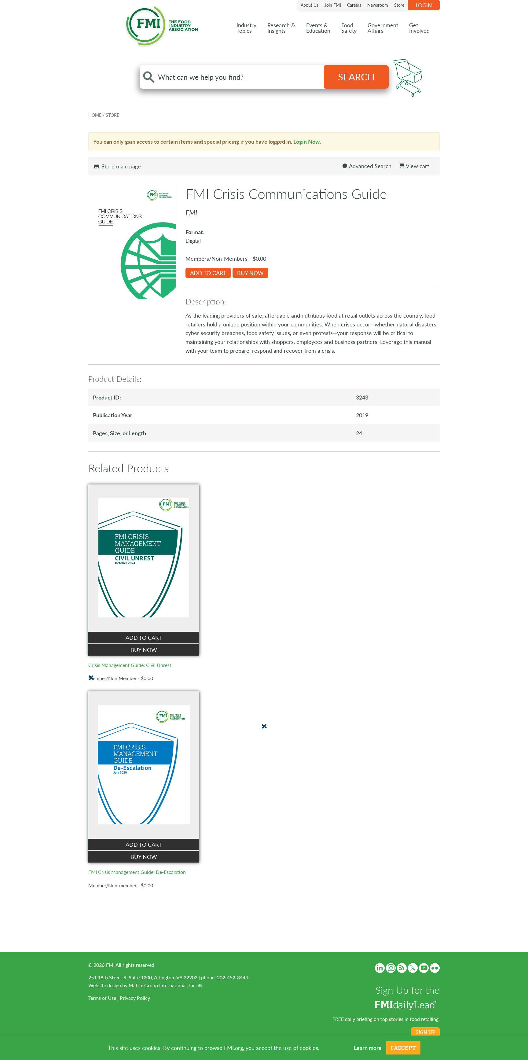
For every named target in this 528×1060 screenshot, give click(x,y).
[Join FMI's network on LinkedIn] (380, 968)
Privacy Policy (135, 997)
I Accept (403, 1047)
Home (95, 115)
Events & (318, 27)
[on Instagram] (391, 968)
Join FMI (332, 5)
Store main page (120, 166)
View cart (417, 166)
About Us (309, 5)
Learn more (368, 1047)
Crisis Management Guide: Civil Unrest (129, 664)
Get (419, 27)
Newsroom (377, 5)
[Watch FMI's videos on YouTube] (424, 968)
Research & (281, 27)
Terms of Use (102, 997)
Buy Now (250, 273)
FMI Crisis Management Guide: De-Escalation (137, 871)
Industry (246, 27)
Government (383, 27)
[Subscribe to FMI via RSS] (402, 968)
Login (424, 5)
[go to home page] (162, 24)
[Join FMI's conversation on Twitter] (413, 968)
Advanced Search (369, 166)
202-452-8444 (232, 977)
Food (349, 27)
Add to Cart (208, 273)
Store (399, 5)
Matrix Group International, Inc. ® (165, 985)
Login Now (306, 141)
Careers (354, 5)
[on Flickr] (435, 968)
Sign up (425, 1032)
